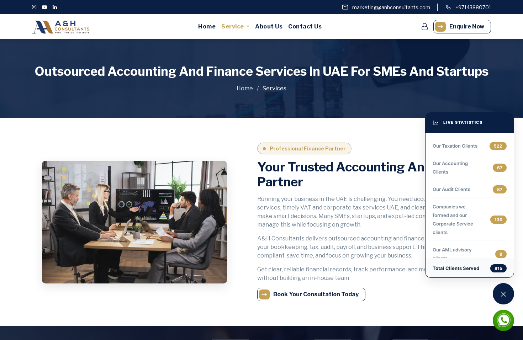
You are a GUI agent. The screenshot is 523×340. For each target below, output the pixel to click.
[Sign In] (425, 26)
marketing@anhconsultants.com (391, 7)
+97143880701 (473, 7)
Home (245, 88)
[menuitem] (206, 27)
